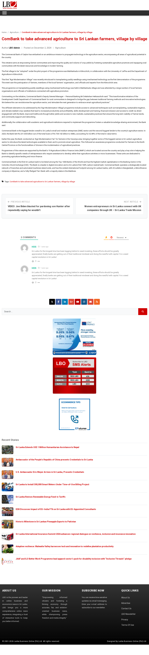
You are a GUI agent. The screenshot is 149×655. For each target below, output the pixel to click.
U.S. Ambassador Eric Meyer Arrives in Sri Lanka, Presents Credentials (50, 472)
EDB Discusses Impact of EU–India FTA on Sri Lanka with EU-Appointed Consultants (56, 509)
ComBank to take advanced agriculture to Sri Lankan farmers (35, 181)
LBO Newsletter (128, 614)
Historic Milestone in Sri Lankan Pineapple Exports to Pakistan (46, 521)
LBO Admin (14, 48)
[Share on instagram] (84, 302)
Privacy (124, 619)
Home (4, 32)
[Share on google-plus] (71, 302)
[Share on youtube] (78, 302)
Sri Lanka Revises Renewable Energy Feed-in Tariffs (40, 497)
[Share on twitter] (52, 302)
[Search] (142, 311)
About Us (125, 597)
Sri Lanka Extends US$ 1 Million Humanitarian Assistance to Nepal (47, 447)
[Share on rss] (97, 302)
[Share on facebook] (58, 302)
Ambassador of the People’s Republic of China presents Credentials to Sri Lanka (54, 459)
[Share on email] (90, 302)
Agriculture (14, 32)
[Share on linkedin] (65, 302)
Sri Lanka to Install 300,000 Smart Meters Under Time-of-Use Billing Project (52, 484)
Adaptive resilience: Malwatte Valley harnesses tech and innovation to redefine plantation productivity (64, 546)
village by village (68, 181)
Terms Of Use (127, 625)
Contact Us (126, 608)
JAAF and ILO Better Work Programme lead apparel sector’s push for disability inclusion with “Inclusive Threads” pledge (74, 559)
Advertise (125, 603)
